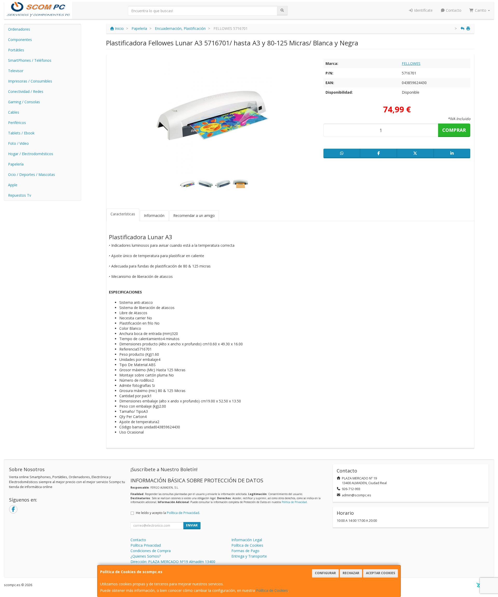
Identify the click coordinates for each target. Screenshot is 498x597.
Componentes (20, 39)
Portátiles (16, 49)
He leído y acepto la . (168, 513)
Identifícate (423, 10)
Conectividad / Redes (25, 91)
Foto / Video (18, 143)
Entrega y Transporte (249, 556)
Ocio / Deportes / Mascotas (31, 174)
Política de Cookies (272, 590)
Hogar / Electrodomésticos (30, 153)
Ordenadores (19, 29)
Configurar (325, 573)
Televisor (15, 70)
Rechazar (351, 573)
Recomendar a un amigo (194, 215)
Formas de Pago (245, 550)
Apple (12, 184)
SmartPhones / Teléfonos (29, 60)
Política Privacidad (145, 545)
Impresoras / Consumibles (30, 81)
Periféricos (17, 122)
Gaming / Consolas (24, 101)
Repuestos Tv (19, 195)
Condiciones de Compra (150, 550)
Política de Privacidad (294, 502)
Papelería (16, 164)
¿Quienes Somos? (145, 556)
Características (122, 213)
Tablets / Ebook (21, 133)
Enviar (192, 525)
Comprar (454, 130)
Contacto (453, 10)
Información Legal (246, 539)
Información (154, 215)
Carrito (480, 10)
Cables (13, 112)
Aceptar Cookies (380, 573)
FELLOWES (411, 63)
